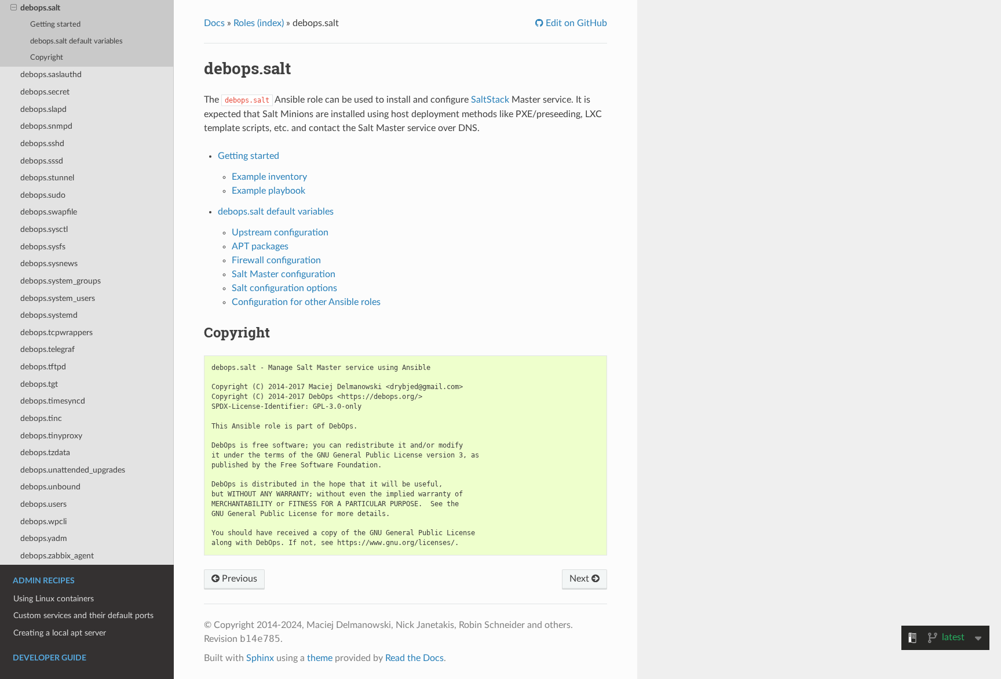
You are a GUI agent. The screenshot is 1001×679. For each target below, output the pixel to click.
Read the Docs (414, 658)
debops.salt (40, 7)
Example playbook (268, 190)
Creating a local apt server (59, 633)
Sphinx (260, 658)
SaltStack (490, 99)
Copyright (46, 57)
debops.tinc (41, 418)
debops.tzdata (45, 452)
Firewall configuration (276, 260)
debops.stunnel (47, 177)
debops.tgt (39, 384)
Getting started (55, 24)
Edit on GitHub (575, 23)
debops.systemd (49, 315)
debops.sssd (41, 161)
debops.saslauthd (51, 74)
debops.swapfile (48, 212)
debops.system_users (57, 298)
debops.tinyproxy (51, 435)
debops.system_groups (60, 281)
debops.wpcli (43, 521)
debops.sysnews (49, 263)
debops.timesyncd (52, 401)
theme (320, 658)
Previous (238, 578)
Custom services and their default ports (83, 615)
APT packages (260, 246)
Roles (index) (258, 23)
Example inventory (269, 176)
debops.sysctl (44, 229)
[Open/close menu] (13, 8)
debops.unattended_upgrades (72, 470)
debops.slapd (43, 109)
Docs (214, 23)
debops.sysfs (42, 246)
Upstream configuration (280, 232)
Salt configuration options (284, 288)
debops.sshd (42, 143)
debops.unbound (50, 486)
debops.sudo (42, 195)
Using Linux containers (53, 598)
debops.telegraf (47, 349)
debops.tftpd (43, 366)
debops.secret (45, 92)
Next (580, 578)
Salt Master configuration (283, 274)
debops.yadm (43, 538)
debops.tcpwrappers (56, 332)
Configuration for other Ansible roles (306, 302)
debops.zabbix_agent (57, 555)
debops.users (43, 504)
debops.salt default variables (76, 41)
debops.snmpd (46, 126)
